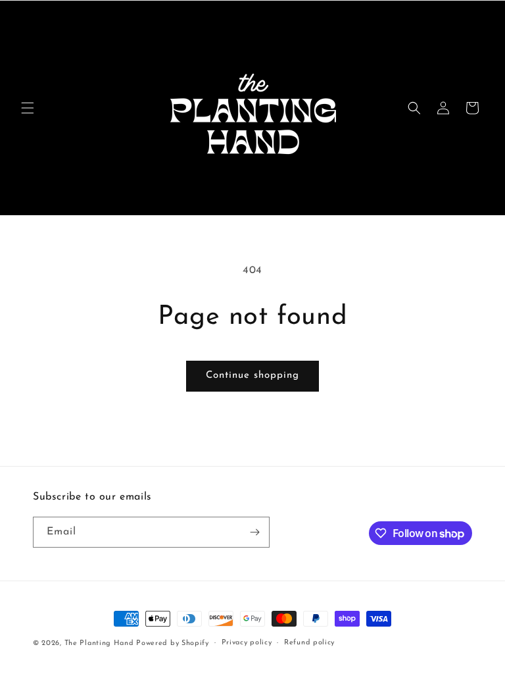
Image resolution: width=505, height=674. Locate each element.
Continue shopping (252, 375)
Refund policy (309, 642)
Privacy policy (247, 642)
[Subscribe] (254, 532)
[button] (27, 107)
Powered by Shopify (172, 643)
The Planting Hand (100, 643)
